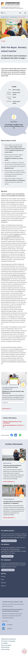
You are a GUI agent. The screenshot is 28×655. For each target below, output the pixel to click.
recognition (4, 220)
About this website (6, 645)
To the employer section (8, 570)
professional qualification (13, 236)
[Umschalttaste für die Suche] (20, 14)
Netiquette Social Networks (8, 639)
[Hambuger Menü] (25, 14)
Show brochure (6, 408)
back (3, 41)
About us (3, 586)
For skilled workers (13, 17)
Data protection (5, 647)
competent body (5, 256)
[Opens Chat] (24, 651)
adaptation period (5, 278)
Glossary (3, 582)
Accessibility (4, 643)
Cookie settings (5, 649)
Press (2, 579)
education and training (17, 275)
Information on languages (8, 641)
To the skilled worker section (9, 540)
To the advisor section (7, 556)
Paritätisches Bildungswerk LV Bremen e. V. (13, 425)
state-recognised (5, 238)
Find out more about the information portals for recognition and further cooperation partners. (12, 616)
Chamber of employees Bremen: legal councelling (12, 422)
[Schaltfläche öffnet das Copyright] (26, 373)
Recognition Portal (4, 17)
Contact (3, 576)
